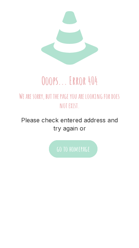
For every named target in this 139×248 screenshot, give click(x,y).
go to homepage (73, 149)
